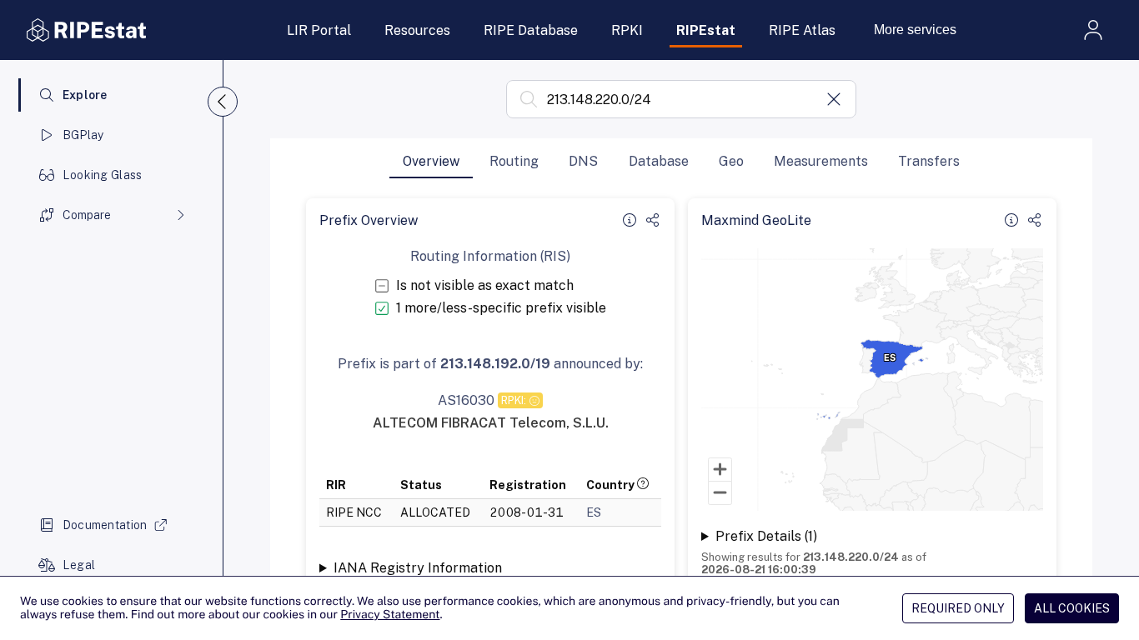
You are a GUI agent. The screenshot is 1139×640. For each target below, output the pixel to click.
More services (915, 29)
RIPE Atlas (802, 30)
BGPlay (83, 135)
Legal (79, 565)
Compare (87, 215)
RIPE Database (531, 30)
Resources (417, 30)
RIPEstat (705, 30)
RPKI (627, 30)
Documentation (105, 525)
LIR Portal (319, 30)
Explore (85, 95)
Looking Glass (103, 175)
